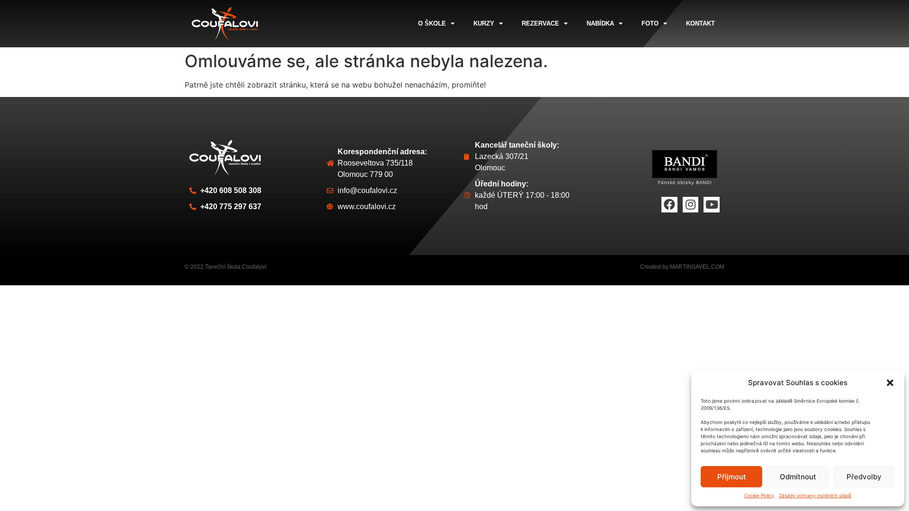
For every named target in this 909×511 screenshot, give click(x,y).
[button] (890, 383)
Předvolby (864, 476)
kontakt (700, 23)
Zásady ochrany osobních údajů (815, 495)
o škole (432, 23)
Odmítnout (798, 476)
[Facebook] (669, 205)
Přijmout (731, 476)
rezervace (540, 23)
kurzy (483, 23)
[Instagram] (691, 205)
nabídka (600, 23)
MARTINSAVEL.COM (697, 267)
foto (650, 23)
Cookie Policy (759, 495)
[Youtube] (712, 205)
